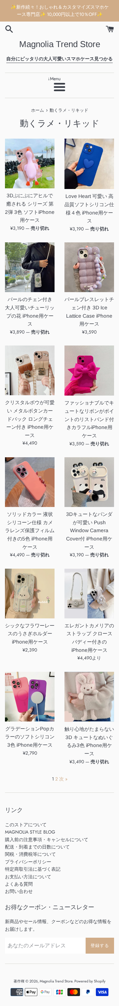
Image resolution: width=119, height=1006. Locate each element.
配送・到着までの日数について (37, 847)
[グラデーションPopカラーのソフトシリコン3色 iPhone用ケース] (30, 697)
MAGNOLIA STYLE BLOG (30, 832)
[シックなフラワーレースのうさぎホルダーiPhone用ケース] (30, 593)
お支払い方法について (28, 876)
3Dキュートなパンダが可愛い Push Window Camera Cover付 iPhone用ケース (89, 530)
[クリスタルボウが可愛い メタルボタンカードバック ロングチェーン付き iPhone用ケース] (30, 370)
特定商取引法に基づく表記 (32, 869)
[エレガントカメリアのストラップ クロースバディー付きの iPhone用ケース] (89, 593)
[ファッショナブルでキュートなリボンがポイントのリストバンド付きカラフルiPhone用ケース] (89, 371)
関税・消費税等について (30, 854)
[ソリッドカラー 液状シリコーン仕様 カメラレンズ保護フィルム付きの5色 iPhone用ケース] (30, 482)
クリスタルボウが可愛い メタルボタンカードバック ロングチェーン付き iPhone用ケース (30, 419)
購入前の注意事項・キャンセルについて (46, 839)
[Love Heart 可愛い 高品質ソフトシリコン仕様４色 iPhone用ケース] (89, 164)
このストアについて (26, 824)
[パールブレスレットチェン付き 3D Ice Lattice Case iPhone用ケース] (89, 267)
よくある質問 (19, 884)
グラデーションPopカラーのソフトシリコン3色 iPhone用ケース (30, 737)
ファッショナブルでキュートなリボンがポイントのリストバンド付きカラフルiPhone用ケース (89, 419)
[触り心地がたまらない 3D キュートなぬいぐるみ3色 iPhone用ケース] (89, 697)
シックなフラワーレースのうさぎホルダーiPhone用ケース (30, 634)
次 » (63, 779)
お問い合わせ (19, 891)
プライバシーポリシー (28, 861)
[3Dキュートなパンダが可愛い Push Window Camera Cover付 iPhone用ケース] (89, 482)
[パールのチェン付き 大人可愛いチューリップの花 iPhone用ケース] (30, 267)
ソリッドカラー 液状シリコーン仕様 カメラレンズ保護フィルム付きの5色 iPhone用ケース (30, 530)
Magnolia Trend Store (59, 44)
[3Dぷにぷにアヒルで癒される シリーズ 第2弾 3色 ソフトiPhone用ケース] (30, 163)
